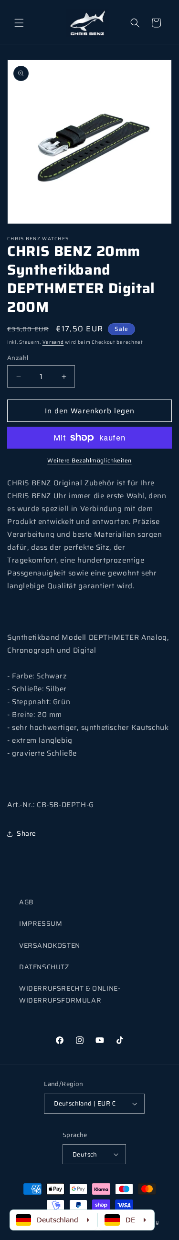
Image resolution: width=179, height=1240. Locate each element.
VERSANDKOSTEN (49, 945)
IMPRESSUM (40, 923)
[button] (19, 22)
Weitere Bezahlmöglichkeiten (89, 460)
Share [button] (26, 833)
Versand (53, 342)
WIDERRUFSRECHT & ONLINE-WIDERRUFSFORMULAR (69, 994)
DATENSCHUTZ (44, 967)
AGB (26, 902)
